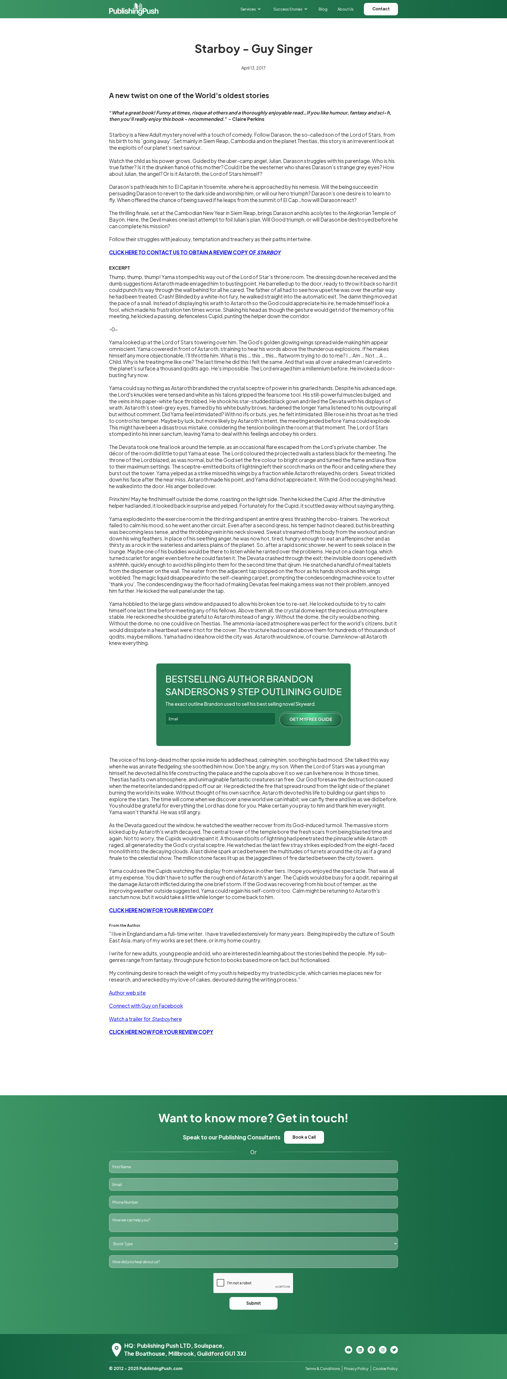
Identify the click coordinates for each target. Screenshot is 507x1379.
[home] (133, 9)
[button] (250, 9)
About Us (345, 9)
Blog (323, 9)
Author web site (127, 992)
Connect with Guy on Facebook (146, 1005)
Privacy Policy (356, 1368)
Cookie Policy (385, 1368)
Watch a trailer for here (145, 1019)
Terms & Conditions (322, 1368)
